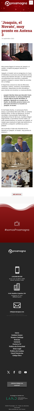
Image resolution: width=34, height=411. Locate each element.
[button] (31, 2)
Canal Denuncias (17, 353)
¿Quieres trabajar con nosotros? (17, 384)
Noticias (17, 340)
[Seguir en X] (8, 372)
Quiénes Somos (16, 335)
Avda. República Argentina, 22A (17, 293)
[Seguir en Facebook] (14, 372)
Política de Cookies (17, 351)
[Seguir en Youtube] (25, 372)
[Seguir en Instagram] (19, 372)
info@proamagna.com (17, 312)
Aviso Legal (17, 349)
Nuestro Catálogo (17, 337)
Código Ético (17, 355)
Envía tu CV (17, 344)
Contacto (17, 342)
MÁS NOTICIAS (17, 194)
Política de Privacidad (17, 346)
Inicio (17, 333)
